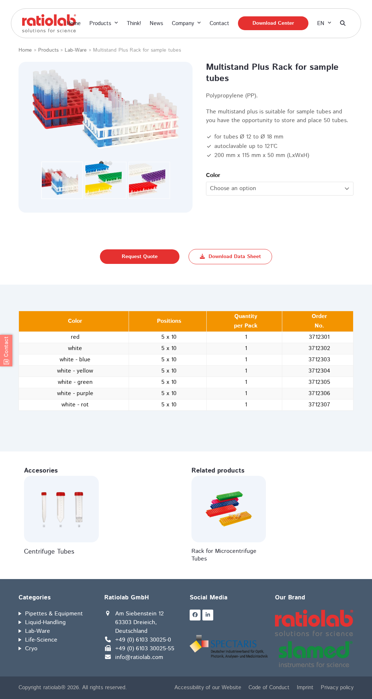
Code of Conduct (269, 687)
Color (213, 175)
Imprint (305, 687)
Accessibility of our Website (207, 687)
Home (25, 50)
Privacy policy (337, 687)
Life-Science (41, 640)
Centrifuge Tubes (49, 552)
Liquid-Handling (45, 622)
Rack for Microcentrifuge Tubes (223, 555)
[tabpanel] (106, 109)
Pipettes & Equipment (54, 614)
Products (48, 50)
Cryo (31, 648)
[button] (343, 23)
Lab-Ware (76, 50)
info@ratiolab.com (139, 657)
